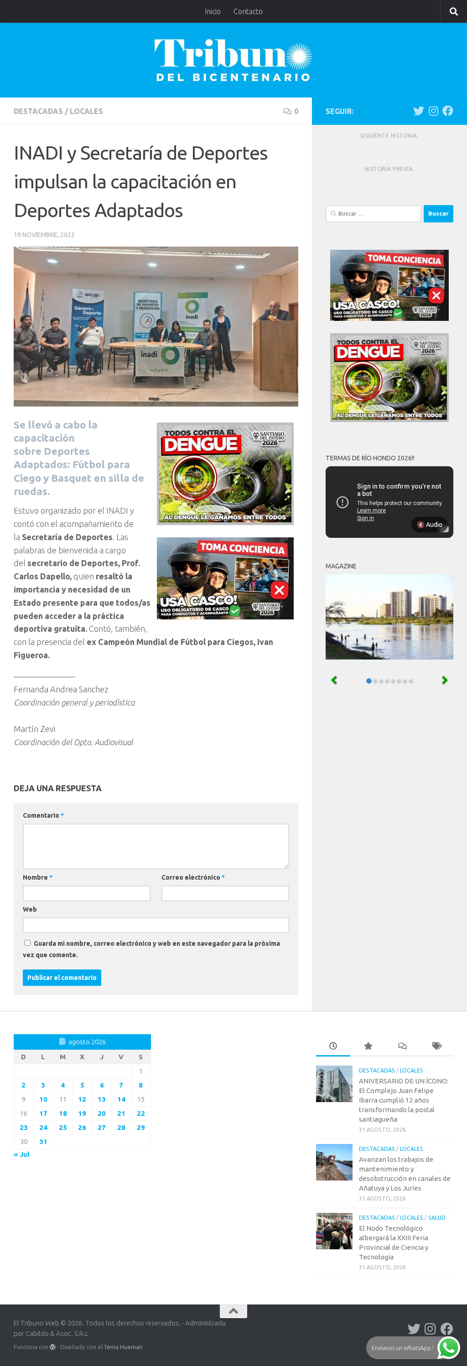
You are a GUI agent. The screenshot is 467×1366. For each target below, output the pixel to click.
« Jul (22, 1154)
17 (43, 1113)
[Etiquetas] (436, 1047)
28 (121, 1127)
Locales (86, 111)
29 (141, 1127)
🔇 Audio (429, 524)
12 (82, 1099)
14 (121, 1099)
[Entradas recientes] (333, 1047)
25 (63, 1127)
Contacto (248, 11)
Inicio (213, 11)
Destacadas (38, 111)
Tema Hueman (123, 1347)
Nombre (37, 877)
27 (102, 1127)
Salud (437, 1218)
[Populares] (367, 1047)
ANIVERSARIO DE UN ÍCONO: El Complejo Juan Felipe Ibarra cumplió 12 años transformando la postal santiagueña (403, 1100)
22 (141, 1113)
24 (43, 1127)
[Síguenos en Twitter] (418, 110)
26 (82, 1127)
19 (82, 1113)
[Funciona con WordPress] (53, 1347)
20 (102, 1113)
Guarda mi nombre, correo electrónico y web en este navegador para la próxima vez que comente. (151, 949)
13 (102, 1099)
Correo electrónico (193, 877)
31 (43, 1141)
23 (24, 1127)
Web (30, 909)
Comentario (43, 815)
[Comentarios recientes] (402, 1047)
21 (121, 1113)
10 (43, 1099)
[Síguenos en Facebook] (447, 110)
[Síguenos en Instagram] (433, 110)
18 (63, 1113)
